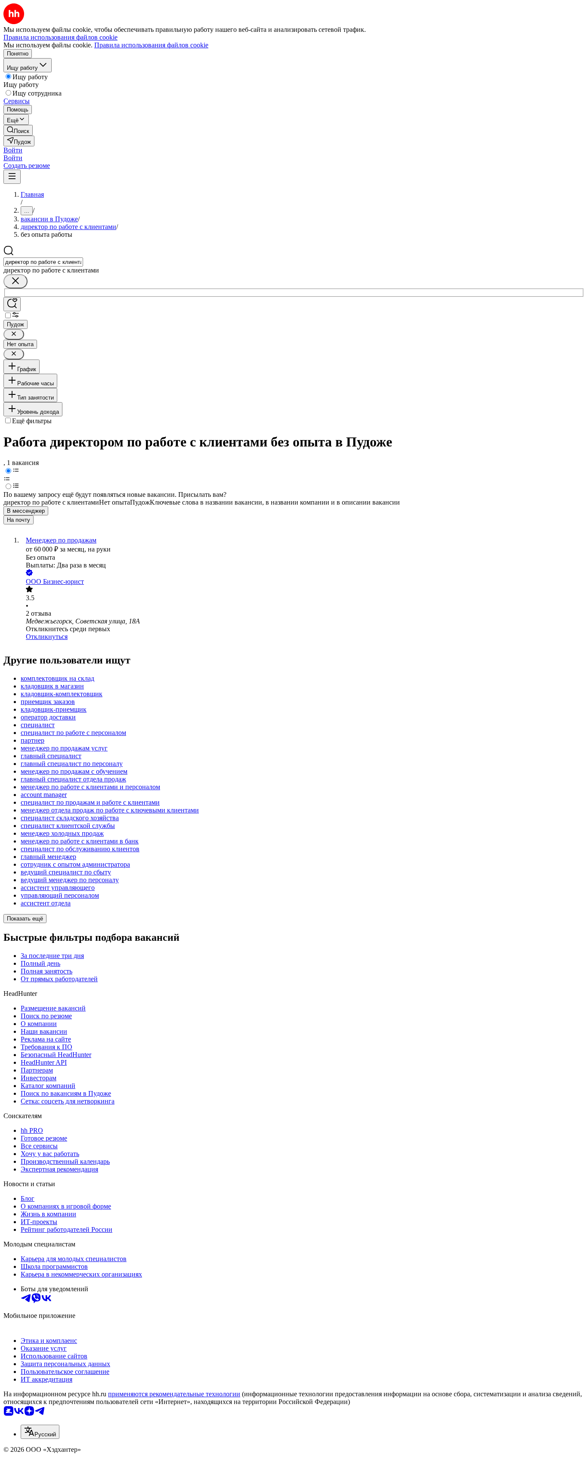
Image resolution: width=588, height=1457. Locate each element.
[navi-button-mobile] (12, 177)
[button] (12, 150)
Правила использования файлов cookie (151, 45)
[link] (18, 130)
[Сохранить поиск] (12, 304)
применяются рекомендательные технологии (174, 1394)
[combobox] (43, 262)
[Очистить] (15, 281)
